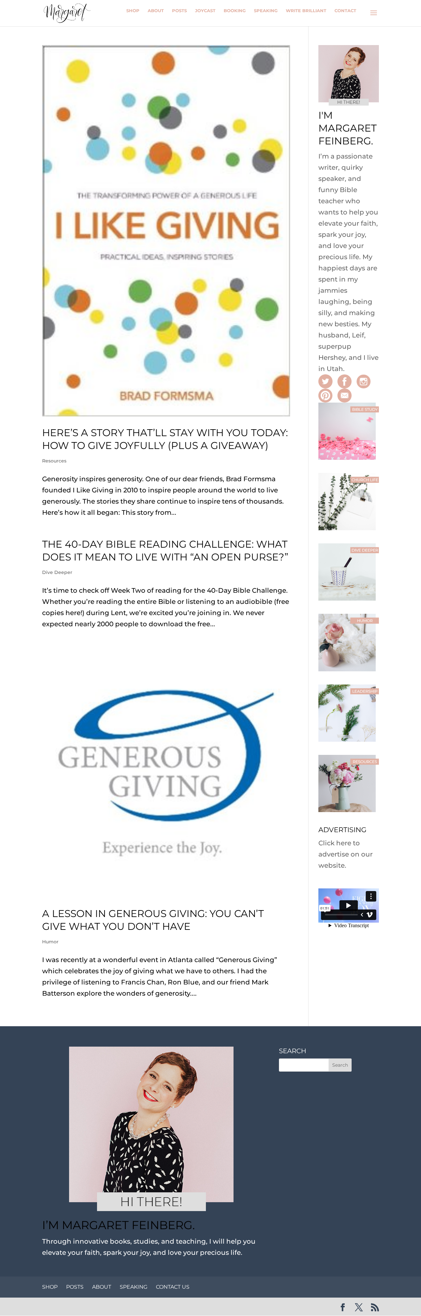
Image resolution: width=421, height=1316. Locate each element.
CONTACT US (172, 1287)
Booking (235, 10)
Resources (54, 461)
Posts (179, 10)
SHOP (50, 1287)
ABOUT (101, 1287)
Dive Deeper (57, 572)
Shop (132, 10)
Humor (50, 942)
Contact (345, 10)
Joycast (205, 10)
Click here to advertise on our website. (345, 854)
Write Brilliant (306, 10)
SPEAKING (133, 1287)
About (156, 10)
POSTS (75, 1287)
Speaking (266, 10)
